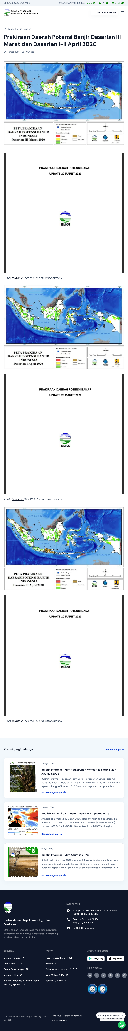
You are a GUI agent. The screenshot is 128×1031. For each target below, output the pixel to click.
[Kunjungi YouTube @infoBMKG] (89, 975)
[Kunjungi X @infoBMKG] (103, 975)
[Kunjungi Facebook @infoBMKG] (96, 975)
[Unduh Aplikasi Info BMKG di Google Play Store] (96, 958)
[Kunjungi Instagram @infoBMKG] (110, 975)
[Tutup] (122, 1015)
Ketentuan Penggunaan (74, 1015)
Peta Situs (56, 1015)
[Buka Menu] (122, 12)
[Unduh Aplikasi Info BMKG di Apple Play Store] (115, 958)
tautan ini (18, 278)
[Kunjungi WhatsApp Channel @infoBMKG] (124, 975)
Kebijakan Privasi (59, 1020)
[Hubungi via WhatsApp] (122, 1025)
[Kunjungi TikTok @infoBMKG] (117, 975)
